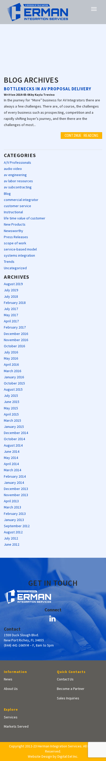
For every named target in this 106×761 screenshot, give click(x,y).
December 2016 (16, 333)
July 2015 (11, 395)
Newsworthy (13, 230)
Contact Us (65, 679)
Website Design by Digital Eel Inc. (53, 756)
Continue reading (81, 135)
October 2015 (14, 383)
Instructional (13, 212)
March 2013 (12, 507)
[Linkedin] (52, 618)
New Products (14, 224)
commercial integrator (21, 199)
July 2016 (11, 352)
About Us (11, 688)
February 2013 (15, 513)
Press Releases (16, 237)
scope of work (15, 243)
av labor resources (18, 181)
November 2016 (16, 340)
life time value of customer (24, 218)
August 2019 (13, 284)
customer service (17, 206)
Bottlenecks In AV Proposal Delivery (47, 89)
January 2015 (14, 426)
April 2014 (11, 463)
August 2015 (13, 389)
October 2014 (14, 439)
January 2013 (14, 519)
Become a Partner (70, 688)
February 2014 (15, 476)
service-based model (20, 249)
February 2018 (15, 302)
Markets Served (16, 726)
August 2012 (13, 532)
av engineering (15, 174)
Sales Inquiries (68, 698)
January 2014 (14, 482)
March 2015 (12, 420)
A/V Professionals (17, 162)
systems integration (19, 255)
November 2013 (16, 495)
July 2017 (11, 308)
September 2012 (17, 526)
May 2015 (11, 408)
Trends (9, 261)
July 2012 (11, 538)
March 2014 (12, 470)
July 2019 (11, 290)
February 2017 (15, 327)
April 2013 (11, 501)
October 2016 (14, 346)
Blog (7, 193)
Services (10, 717)
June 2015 (11, 401)
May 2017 (11, 315)
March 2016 (12, 371)
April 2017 (11, 321)
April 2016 (11, 364)
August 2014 (13, 445)
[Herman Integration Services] (37, 11)
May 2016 (11, 358)
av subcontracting (18, 187)
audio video (13, 168)
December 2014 (16, 432)
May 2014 (11, 457)
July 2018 (11, 296)
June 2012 (11, 544)
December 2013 (16, 488)
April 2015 (11, 414)
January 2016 (14, 377)
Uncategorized (15, 268)
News (8, 679)
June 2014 (11, 451)
